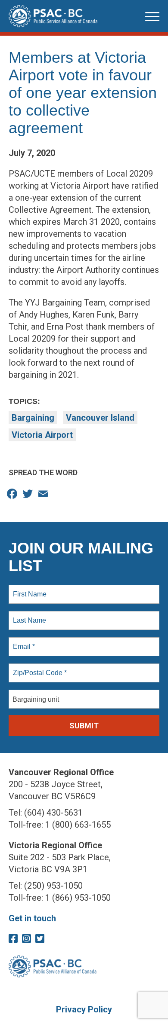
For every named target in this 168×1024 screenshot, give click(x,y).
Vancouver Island (100, 418)
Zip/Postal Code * (38, 667)
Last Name (28, 615)
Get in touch (32, 918)
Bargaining (33, 418)
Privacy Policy (84, 1009)
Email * (23, 641)
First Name (29, 589)
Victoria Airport (42, 435)
